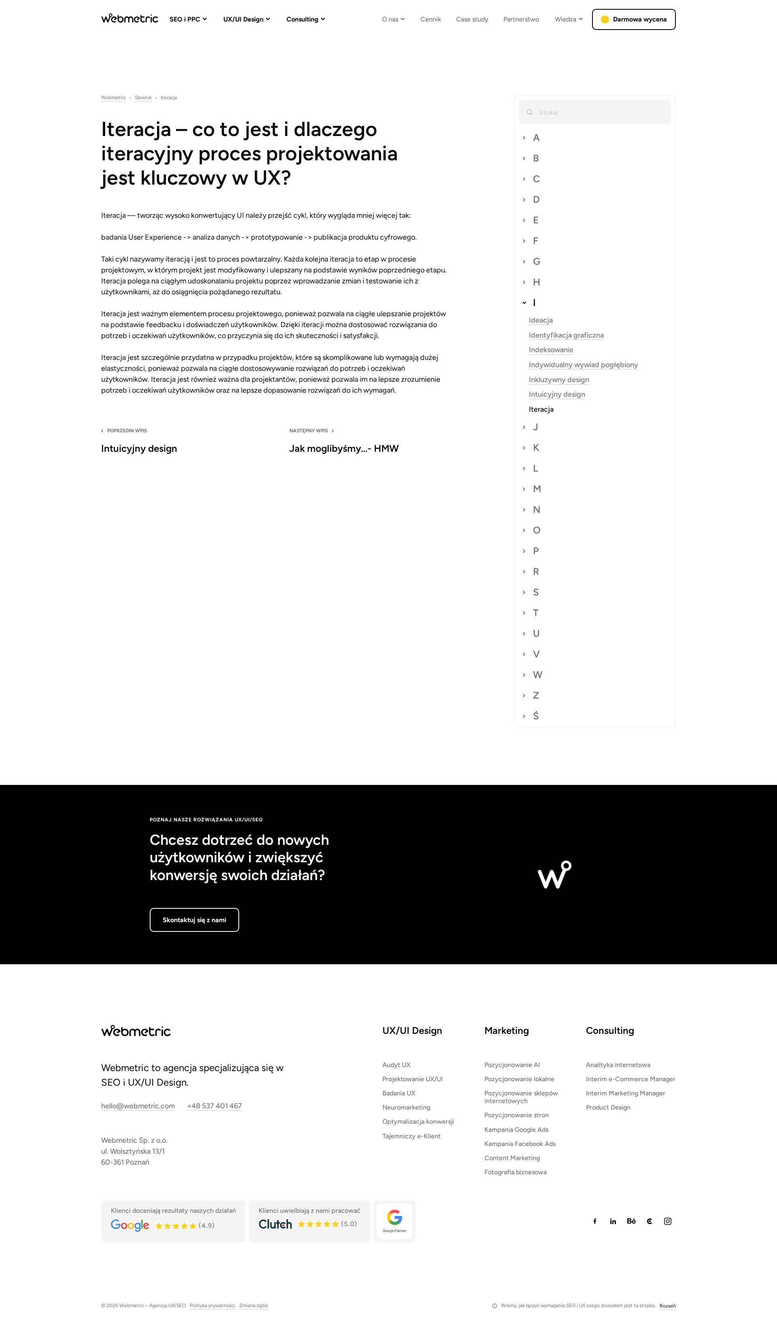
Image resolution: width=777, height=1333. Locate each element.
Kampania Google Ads (516, 1129)
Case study (472, 19)
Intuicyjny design (557, 394)
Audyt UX (396, 1065)
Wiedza (565, 19)
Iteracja (541, 409)
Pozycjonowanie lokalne (519, 1079)
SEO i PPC (185, 19)
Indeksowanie (551, 350)
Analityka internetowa (618, 1065)
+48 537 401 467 (214, 1106)
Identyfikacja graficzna (566, 335)
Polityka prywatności (212, 1305)
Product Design (608, 1107)
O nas (390, 19)
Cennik (430, 19)
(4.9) (207, 1225)
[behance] (631, 1221)
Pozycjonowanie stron (516, 1115)
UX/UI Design (243, 19)
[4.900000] (176, 1226)
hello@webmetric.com (138, 1106)
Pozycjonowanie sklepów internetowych (521, 1097)
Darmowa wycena (640, 19)
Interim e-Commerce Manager (630, 1079)
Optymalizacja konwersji (418, 1121)
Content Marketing (512, 1158)
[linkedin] (613, 1221)
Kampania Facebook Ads (520, 1144)
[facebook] (595, 1221)
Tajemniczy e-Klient (411, 1136)
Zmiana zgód (253, 1305)
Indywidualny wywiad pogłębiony (583, 365)
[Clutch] (275, 1224)
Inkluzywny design (559, 380)
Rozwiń (668, 1305)
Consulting (302, 19)
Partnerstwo (521, 19)
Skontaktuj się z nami (194, 920)
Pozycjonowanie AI (512, 1065)
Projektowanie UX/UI (412, 1079)
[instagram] (668, 1221)
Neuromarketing (406, 1107)
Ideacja (541, 320)
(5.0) (349, 1224)
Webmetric (113, 97)
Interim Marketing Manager (625, 1093)
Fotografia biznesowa (515, 1172)
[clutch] (649, 1221)
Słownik (143, 97)
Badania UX (398, 1093)
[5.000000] (319, 1224)
